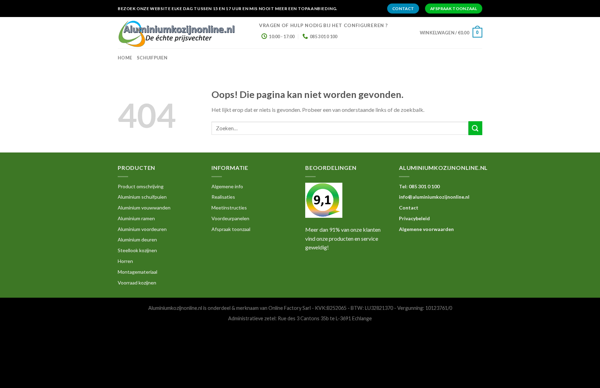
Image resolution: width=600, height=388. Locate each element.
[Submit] (475, 128)
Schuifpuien (152, 57)
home (125, 57)
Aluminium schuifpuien (142, 197)
